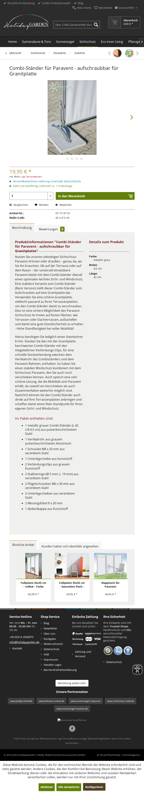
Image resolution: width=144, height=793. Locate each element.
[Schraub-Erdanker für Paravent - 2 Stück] (131, 53)
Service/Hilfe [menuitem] (126, 8)
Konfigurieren (94, 787)
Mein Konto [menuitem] (84, 8)
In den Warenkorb (71, 196)
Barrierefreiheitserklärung (57, 670)
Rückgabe (50, 639)
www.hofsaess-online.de (51, 701)
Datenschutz (51, 649)
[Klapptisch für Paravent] (110, 566)
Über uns (49, 633)
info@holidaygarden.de (24, 642)
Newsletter (50, 628)
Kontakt (17, 648)
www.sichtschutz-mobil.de (120, 701)
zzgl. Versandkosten (31, 176)
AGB (46, 654)
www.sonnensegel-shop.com (85, 701)
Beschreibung (22, 228)
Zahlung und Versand (83, 654)
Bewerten (65, 205)
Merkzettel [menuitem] (105, 8)
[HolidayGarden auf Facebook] (72, 729)
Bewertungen (51, 229)
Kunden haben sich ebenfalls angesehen (69, 546)
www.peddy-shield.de (21, 701)
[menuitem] (76, 22)
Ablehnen (46, 787)
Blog (80, 3)
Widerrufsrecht (53, 644)
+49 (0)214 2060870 (21, 637)
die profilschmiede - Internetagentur (120, 755)
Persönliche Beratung (21, 3)
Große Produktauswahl (56, 3)
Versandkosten (70, 738)
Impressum (51, 659)
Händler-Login (53, 665)
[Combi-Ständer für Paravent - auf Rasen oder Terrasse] (115, 53)
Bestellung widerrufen (72, 683)
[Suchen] (96, 24)
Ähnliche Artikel (23, 545)
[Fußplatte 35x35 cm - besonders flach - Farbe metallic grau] (72, 566)
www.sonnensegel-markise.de (72, 708)
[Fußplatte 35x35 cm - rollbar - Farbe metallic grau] (33, 566)
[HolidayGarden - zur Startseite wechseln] (26, 23)
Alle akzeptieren (68, 787)
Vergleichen (20, 205)
